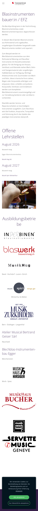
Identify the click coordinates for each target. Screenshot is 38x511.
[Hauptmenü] (3, 3)
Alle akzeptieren (19, 497)
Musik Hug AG (7, 159)
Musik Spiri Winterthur (10, 175)
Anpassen (19, 491)
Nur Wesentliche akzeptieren (19, 503)
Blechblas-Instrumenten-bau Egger (19, 351)
